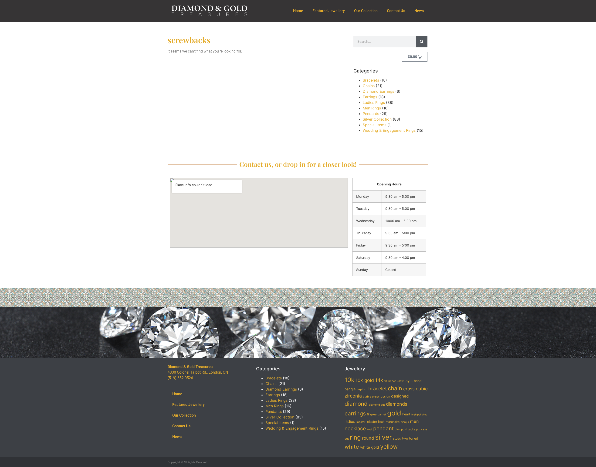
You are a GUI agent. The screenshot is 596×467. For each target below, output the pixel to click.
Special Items (374, 124)
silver (383, 437)
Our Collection (366, 11)
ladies (350, 421)
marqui (405, 422)
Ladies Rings (374, 102)
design (385, 396)
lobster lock (375, 422)
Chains (369, 85)
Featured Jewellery (328, 11)
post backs (408, 429)
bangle (350, 389)
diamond (356, 403)
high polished (419, 414)
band (418, 381)
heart (406, 414)
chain (395, 388)
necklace (355, 428)
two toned (410, 438)
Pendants (371, 113)
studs (397, 438)
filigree (371, 414)
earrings (355, 413)
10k (349, 379)
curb (366, 396)
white (352, 446)
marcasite (393, 422)
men (414, 421)
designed (400, 396)
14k (379, 380)
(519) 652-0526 (180, 378)
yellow (389, 446)
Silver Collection (377, 119)
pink (397, 429)
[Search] (421, 41)
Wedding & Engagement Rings (389, 130)
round (368, 438)
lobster (360, 422)
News (419, 11)
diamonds (396, 404)
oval (369, 429)
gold (394, 413)
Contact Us (396, 11)
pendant (383, 428)
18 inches (390, 381)
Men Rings (372, 108)
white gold (369, 447)
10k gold (365, 380)
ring (355, 437)
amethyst (405, 381)
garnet (382, 414)
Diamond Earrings (378, 91)
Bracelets (371, 80)
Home (298, 11)
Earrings (370, 97)
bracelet (377, 388)
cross (409, 388)
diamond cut (377, 404)
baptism (362, 389)
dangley (374, 396)
